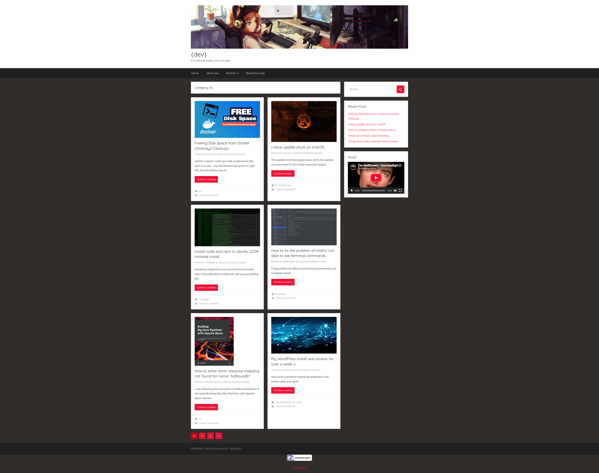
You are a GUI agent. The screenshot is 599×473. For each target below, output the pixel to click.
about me (212, 73)
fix (200, 191)
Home (195, 73)
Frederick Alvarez (236, 154)
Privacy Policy (299, 467)
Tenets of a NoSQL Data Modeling (368, 135)
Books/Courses (255, 73)
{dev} (199, 54)
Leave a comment (209, 195)
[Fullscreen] (400, 190)
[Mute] (395, 190)
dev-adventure (283, 402)
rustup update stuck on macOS (297, 147)
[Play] (351, 190)
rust (288, 185)
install (282, 185)
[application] (376, 178)
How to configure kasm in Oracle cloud (371, 129)
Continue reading (206, 179)
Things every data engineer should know (373, 141)
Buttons (231, 73)
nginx (299, 402)
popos (282, 294)
